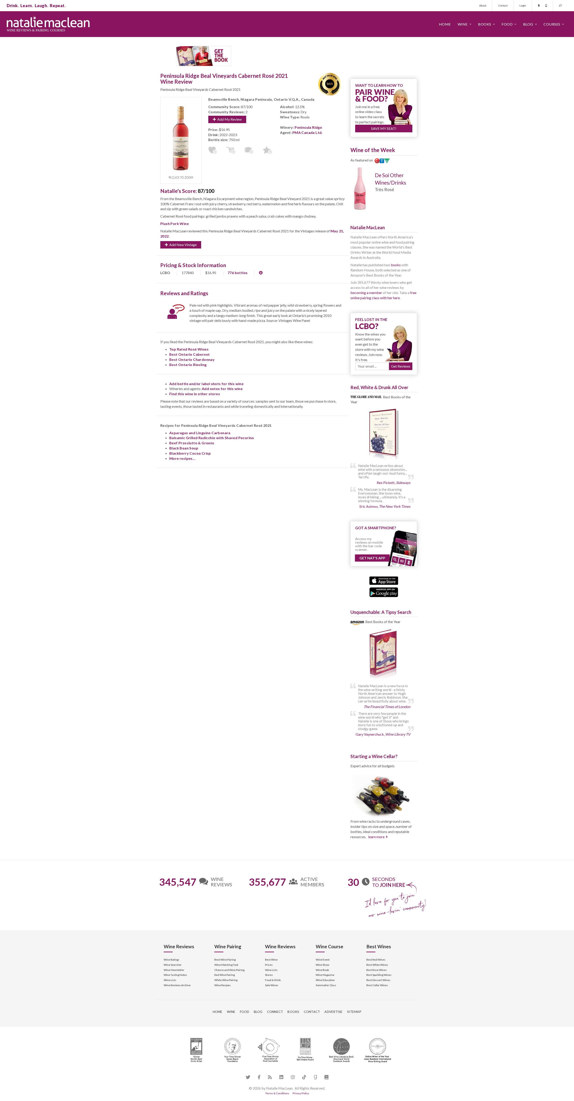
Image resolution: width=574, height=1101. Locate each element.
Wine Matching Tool (226, 964)
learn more (376, 837)
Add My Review (229, 119)
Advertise (333, 1012)
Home (445, 24)
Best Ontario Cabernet (189, 354)
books (396, 265)
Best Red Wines (375, 959)
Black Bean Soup (183, 448)
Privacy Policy (301, 1093)
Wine (463, 24)
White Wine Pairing (225, 980)
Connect (275, 1012)
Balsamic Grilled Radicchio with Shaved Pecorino (211, 438)
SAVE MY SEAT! (383, 128)
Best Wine (271, 959)
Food (507, 24)
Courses (552, 24)
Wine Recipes (222, 985)
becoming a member (366, 292)
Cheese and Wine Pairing (229, 970)
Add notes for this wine (222, 388)
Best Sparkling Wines (378, 975)
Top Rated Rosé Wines (189, 349)
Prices (269, 964)
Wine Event (323, 959)
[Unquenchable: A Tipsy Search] (383, 655)
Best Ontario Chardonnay (192, 359)
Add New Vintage (182, 244)
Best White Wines (377, 964)
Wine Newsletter (174, 970)
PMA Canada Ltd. (307, 132)
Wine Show (322, 964)
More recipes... (182, 458)
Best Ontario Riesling (188, 364)
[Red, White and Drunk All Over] (383, 435)
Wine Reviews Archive (177, 985)
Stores (269, 975)
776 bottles (238, 272)
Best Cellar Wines (377, 985)
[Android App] (383, 592)
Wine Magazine (325, 975)
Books (484, 24)
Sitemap (354, 1012)
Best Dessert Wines (378, 980)
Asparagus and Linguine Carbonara (199, 433)
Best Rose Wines (376, 970)
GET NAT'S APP (372, 558)
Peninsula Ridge (308, 127)
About (482, 5)
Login (523, 5)
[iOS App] (383, 580)
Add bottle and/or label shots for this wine (206, 384)
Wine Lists (170, 980)
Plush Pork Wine (174, 223)
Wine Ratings (171, 959)
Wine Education (325, 980)
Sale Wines (271, 985)
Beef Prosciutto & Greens (191, 443)
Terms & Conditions (277, 1093)
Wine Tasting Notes (175, 975)
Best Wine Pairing (225, 959)
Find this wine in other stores (194, 394)
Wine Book (322, 970)
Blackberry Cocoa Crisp (190, 453)
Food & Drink (273, 980)
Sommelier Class (326, 985)
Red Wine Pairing (224, 975)
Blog (528, 24)
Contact (503, 5)
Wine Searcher (173, 964)
